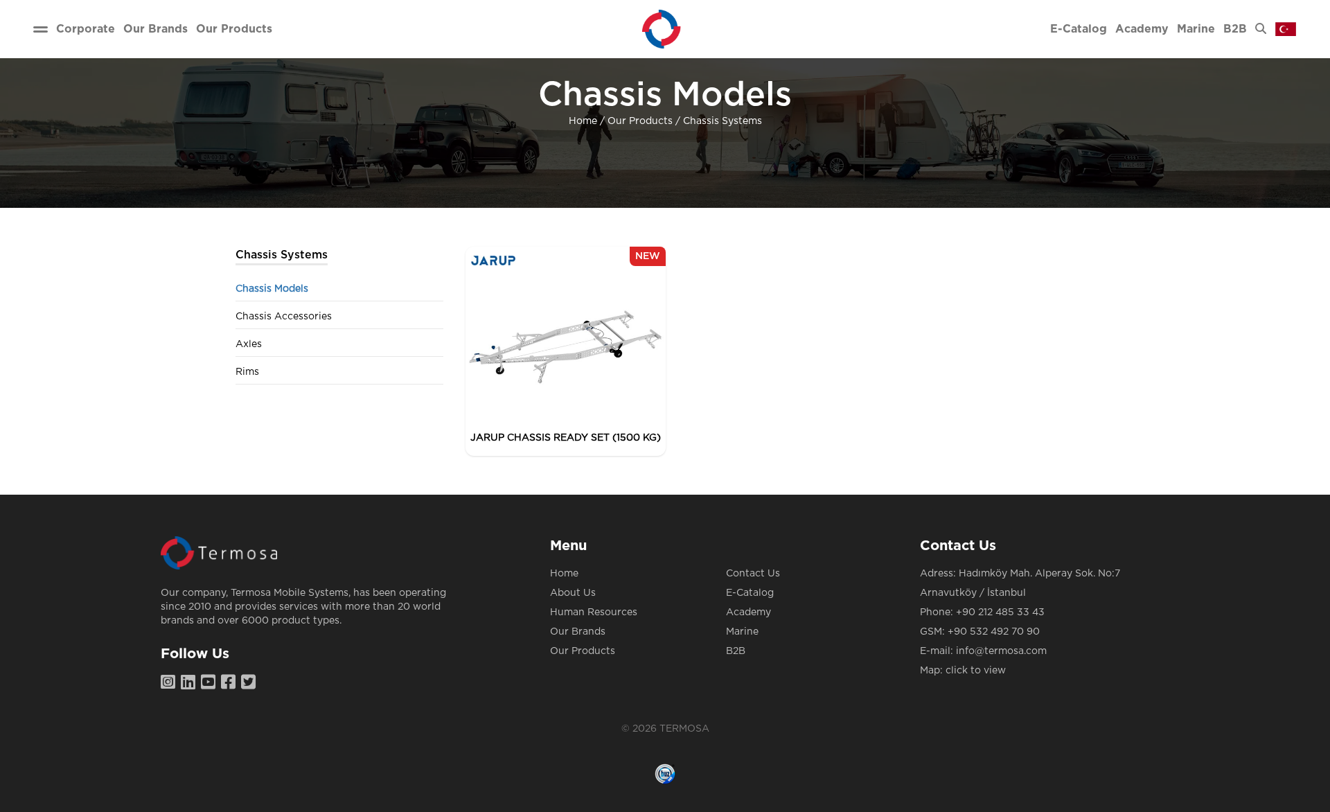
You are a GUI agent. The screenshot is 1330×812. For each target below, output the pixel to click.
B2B (735, 651)
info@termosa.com (1001, 651)
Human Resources (593, 612)
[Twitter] (251, 683)
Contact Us (753, 574)
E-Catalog (750, 593)
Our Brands (577, 632)
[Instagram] (171, 683)
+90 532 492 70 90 (994, 632)
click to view (976, 671)
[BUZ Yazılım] (665, 774)
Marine (742, 632)
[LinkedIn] (191, 683)
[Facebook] (231, 683)
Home (583, 121)
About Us (573, 593)
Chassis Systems (722, 121)
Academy (748, 612)
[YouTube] (211, 683)
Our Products (640, 121)
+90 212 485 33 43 (1000, 612)
